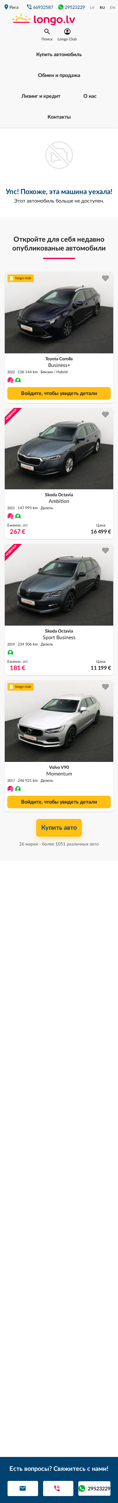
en (112, 7)
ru (102, 7)
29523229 (75, 7)
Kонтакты (59, 117)
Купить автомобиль (59, 54)
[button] (47, 35)
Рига (14, 7)
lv (92, 7)
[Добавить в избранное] (105, 278)
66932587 (43, 7)
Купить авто (59, 828)
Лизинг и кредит (40, 96)
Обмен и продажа (59, 75)
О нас (90, 96)
